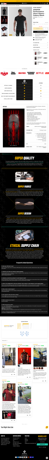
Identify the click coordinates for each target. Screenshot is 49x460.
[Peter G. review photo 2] (3, 367)
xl (42, 24)
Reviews (26, 440)
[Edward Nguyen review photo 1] (40, 357)
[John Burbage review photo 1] (24, 395)
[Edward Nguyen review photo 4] (39, 368)
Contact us (15, 439)
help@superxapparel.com (11, 312)
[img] (4, 344)
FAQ (13, 440)
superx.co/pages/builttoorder (6, 274)
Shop (26, 438)
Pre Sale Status (16, 438)
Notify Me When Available (40, 31)
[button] (35, 17)
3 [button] (25, 424)
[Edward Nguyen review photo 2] (34, 368)
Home (1, 5)
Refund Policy (16, 444)
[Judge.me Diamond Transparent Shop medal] (27, 333)
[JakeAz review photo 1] (9, 392)
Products (4, 5)
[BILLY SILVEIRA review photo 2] (19, 366)
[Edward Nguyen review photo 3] (37, 368)
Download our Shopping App (30, 443)
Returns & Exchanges (17, 443)
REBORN (26, 439)
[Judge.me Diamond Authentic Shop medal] (22, 333)
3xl (47, 24)
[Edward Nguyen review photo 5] (42, 368)
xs (34, 24)
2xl (45, 24)
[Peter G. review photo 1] (9, 356)
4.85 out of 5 (11, 325)
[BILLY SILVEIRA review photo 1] (24, 356)
